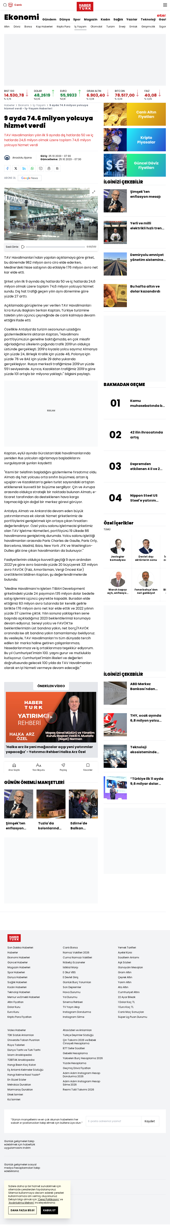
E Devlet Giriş (70, 977)
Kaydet (150, 1121)
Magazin (90, 19)
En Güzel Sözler (16, 1079)
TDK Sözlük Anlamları (20, 1035)
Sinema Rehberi (73, 1002)
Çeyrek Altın (125, 977)
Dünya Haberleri (17, 977)
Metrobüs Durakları (19, 1084)
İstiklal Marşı (70, 967)
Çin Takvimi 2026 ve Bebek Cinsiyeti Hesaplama (79, 1041)
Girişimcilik (148, 26)
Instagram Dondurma (77, 1012)
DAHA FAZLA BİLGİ (22, 1210)
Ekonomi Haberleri (18, 957)
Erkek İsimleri (15, 1094)
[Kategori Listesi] (165, 5)
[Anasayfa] (14, 938)
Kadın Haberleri (17, 987)
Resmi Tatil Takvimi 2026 (78, 1089)
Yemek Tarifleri (127, 947)
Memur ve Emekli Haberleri (23, 997)
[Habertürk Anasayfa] (85, 6)
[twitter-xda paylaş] (15, 168)
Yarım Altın (124, 982)
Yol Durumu (70, 997)
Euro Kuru (13, 1012)
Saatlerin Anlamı (128, 957)
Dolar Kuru (13, 1007)
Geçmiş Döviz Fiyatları (77, 1068)
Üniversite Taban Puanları (23, 1040)
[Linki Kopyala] (57, 168)
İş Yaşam (80, 26)
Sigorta (164, 26)
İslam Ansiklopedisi (19, 1055)
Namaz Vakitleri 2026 (76, 952)
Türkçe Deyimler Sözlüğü (78, 1035)
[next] (96, 811)
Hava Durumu (71, 992)
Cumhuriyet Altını (129, 992)
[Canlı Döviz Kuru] (135, 165)
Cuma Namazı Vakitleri (77, 957)
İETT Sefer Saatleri (74, 1048)
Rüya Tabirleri (16, 1045)
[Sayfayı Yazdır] (49, 168)
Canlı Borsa (70, 947)
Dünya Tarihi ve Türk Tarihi (23, 1050)
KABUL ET (49, 1210)
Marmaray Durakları (20, 1089)
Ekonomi (21, 17)
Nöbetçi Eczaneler (74, 962)
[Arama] (5, 5)
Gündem (49, 19)
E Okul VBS (69, 972)
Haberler (9, 105)
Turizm (110, 26)
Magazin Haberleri (18, 967)
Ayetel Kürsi (125, 952)
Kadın (105, 19)
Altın (7, 26)
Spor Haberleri (16, 972)
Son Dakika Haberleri (20, 947)
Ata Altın (123, 987)
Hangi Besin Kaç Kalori (21, 1065)
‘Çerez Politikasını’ (48, 1199)
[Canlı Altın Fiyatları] (135, 114)
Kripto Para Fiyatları (19, 1017)
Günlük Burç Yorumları (77, 982)
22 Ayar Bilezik (126, 997)
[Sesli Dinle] (23, 246)
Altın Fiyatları (15, 1002)
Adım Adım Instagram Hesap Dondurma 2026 (81, 1074)
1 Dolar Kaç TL (126, 1002)
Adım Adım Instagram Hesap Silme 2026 (81, 1083)
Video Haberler (16, 1030)
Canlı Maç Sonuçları (131, 1012)
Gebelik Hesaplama (75, 1053)
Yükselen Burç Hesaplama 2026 (83, 1058)
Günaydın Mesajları (130, 967)
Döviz (17, 26)
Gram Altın (124, 972)
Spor (77, 19)
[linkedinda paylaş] (24, 168)
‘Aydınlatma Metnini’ (21, 1202)
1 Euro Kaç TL (126, 1007)
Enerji (122, 26)
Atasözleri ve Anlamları (77, 1030)
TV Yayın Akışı (71, 1007)
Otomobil (96, 26)
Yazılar (131, 19)
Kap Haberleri (44, 26)
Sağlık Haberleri (17, 982)
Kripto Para (63, 26)
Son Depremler (72, 987)
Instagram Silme (73, 1017)
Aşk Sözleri (124, 962)
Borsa (28, 26)
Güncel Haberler (17, 962)
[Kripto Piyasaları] (135, 139)
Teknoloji (148, 19)
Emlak (133, 26)
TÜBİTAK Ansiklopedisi (21, 1060)
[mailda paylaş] (40, 168)
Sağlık (118, 19)
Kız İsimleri (13, 1099)
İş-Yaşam (39, 105)
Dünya (65, 19)
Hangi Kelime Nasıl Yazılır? (23, 1074)
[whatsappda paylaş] (32, 168)
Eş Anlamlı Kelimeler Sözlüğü (25, 1069)
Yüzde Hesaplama (74, 1063)
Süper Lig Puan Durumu (132, 1017)
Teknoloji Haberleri (18, 992)
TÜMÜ (107, 529)
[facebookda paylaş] (7, 168)
